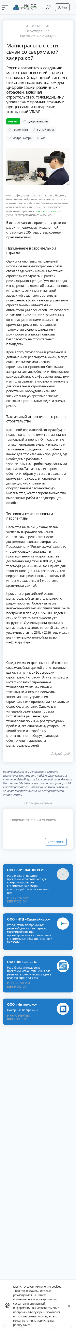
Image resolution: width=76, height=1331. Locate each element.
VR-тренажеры (22, 138)
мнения (13, 121)
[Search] (48, 7)
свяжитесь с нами (45, 211)
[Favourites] (26, 26)
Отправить (56, 842)
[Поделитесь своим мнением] (38, 823)
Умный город (46, 130)
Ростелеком (20, 130)
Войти (62, 7)
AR (43, 138)
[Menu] (5, 7)
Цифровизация (38, 121)
